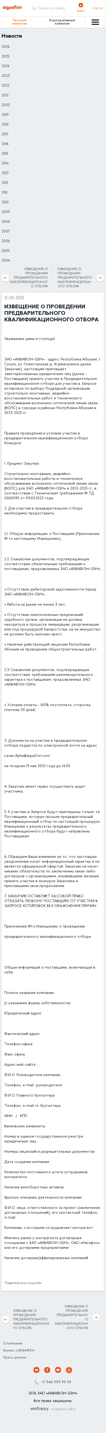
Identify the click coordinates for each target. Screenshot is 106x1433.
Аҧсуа (98, 8)
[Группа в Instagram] (68, 1370)
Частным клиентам (19, 22)
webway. (52, 1409)
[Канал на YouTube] (58, 1370)
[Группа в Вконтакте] (36, 1370)
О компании (12, 1343)
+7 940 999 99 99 (56, 1382)
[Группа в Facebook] (47, 1370)
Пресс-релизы (14, 1357)
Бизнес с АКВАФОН (19, 1350)
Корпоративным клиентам (62, 22)
